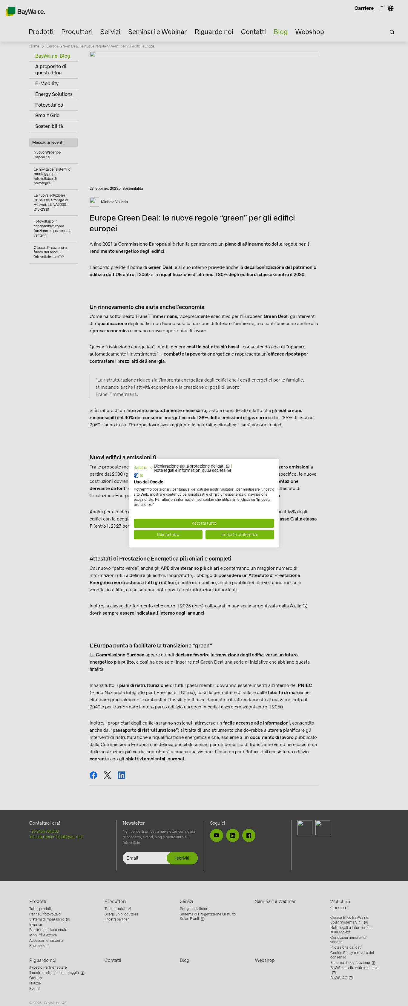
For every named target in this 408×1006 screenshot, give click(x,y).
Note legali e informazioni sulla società (190, 470)
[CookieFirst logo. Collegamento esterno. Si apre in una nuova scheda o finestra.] (138, 475)
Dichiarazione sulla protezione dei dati (189, 466)
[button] (144, 467)
